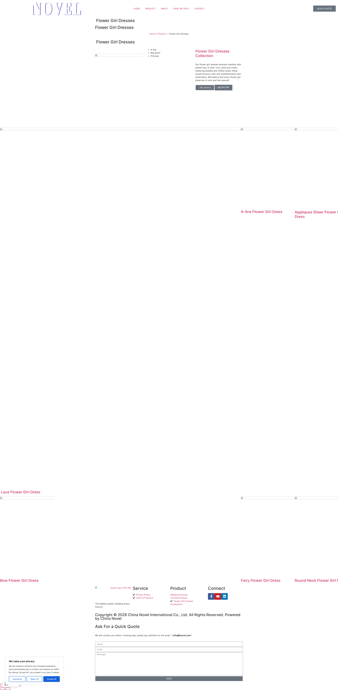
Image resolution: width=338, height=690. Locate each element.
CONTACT (199, 8)
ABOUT (164, 8)
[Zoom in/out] (2, 685)
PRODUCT (150, 8)
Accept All (51, 679)
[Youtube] (218, 596)
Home (152, 33)
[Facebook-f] (211, 596)
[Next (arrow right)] (7, 688)
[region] (34, 671)
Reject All (34, 679)
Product (162, 33)
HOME (137, 8)
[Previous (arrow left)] (2, 688)
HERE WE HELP (181, 8)
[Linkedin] (224, 596)
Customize (17, 679)
